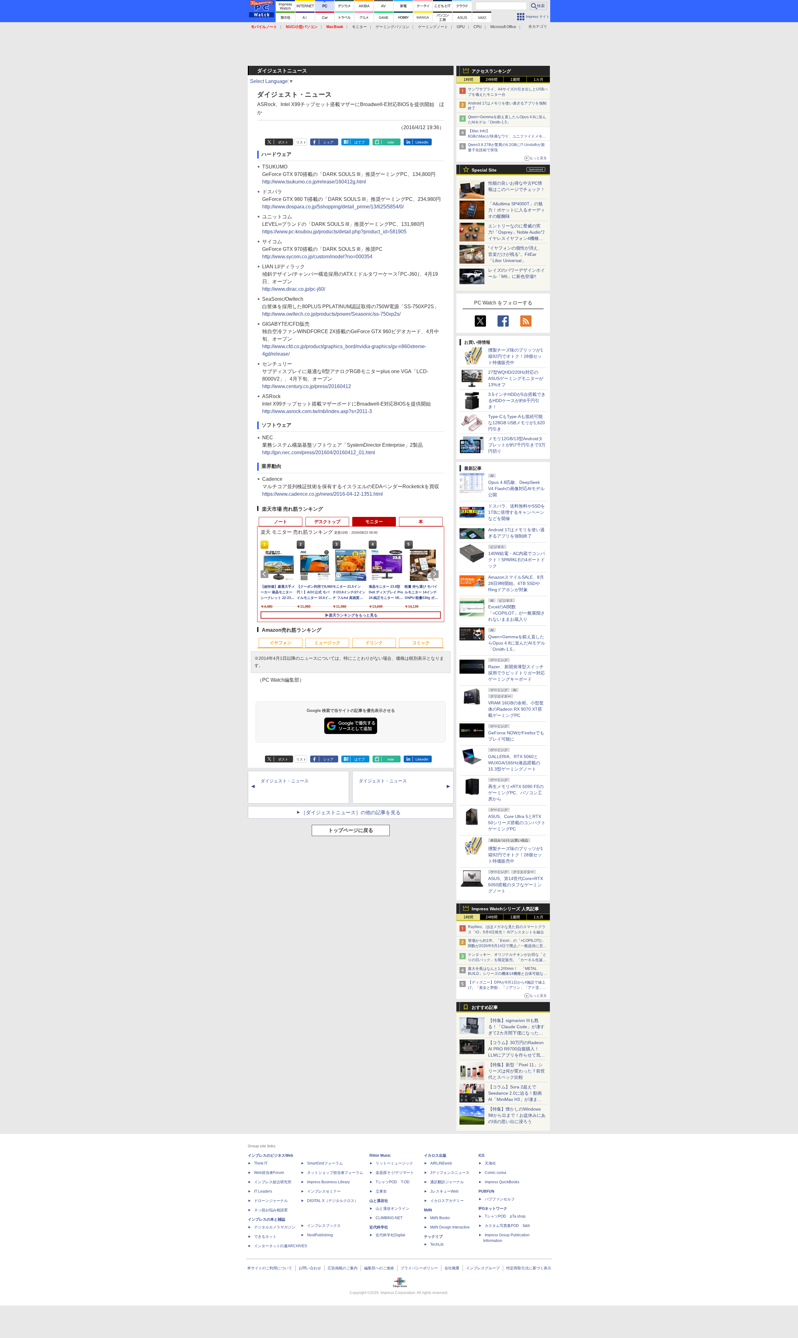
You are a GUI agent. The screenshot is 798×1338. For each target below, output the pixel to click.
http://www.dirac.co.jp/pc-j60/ (293, 289)
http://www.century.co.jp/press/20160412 (306, 386)
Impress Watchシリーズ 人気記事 (505, 908)
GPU (461, 27)
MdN (428, 1210)
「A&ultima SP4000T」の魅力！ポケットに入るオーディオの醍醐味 (516, 210)
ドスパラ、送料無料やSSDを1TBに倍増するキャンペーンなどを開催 (516, 512)
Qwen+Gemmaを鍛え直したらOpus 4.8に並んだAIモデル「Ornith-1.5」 (516, 643)
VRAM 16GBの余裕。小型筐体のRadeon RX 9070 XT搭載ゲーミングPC (516, 709)
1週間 (515, 79)
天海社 (490, 1163)
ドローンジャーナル (271, 1201)
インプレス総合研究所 (272, 1182)
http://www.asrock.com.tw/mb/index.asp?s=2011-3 (317, 411)
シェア (328, 142)
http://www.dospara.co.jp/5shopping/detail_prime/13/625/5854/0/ (333, 206)
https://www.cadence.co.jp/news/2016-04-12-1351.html (322, 494)
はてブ (359, 142)
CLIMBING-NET (389, 1218)
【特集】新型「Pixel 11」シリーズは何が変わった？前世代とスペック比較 (516, 1071)
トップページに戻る (350, 830)
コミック (421, 642)
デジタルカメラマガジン (274, 1227)
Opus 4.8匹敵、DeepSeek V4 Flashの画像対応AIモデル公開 (516, 488)
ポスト (283, 142)
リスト (301, 142)
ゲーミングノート (433, 27)
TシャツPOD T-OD (393, 1182)
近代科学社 (378, 1227)
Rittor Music (380, 1155)
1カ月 (538, 79)
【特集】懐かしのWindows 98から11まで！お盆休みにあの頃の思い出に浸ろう (517, 1115)
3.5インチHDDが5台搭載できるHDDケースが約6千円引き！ (517, 400)
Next (436, 574)
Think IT (260, 1163)
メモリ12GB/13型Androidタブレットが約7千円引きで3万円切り (517, 445)
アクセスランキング (491, 71)
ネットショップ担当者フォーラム (335, 1172)
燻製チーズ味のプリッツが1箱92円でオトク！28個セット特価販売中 (515, 356)
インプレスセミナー (324, 1191)
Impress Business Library (328, 1182)
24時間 (492, 79)
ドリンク (374, 642)
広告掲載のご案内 (343, 1268)
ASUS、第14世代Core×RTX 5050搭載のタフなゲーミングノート (515, 884)
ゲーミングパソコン (392, 27)
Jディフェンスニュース (449, 1172)
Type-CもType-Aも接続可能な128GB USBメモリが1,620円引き (516, 422)
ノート (280, 521)
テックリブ (433, 1236)
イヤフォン (280, 642)
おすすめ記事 (485, 1007)
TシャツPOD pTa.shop (505, 1216)
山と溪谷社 (378, 1201)
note (390, 142)
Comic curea (495, 1172)
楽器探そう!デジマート (395, 1172)
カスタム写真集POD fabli (507, 1226)
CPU (478, 27)
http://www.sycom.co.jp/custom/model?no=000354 (317, 256)
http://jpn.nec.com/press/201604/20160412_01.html (318, 452)
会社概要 (452, 1268)
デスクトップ (327, 521)
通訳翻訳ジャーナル (447, 1182)
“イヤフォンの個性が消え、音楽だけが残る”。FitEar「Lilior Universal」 (515, 254)
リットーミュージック (394, 1163)
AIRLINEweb (441, 1163)
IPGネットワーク (492, 1208)
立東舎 (381, 1191)
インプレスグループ (483, 1268)
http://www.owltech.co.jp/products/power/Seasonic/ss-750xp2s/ (331, 314)
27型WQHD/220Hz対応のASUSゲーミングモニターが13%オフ (515, 378)
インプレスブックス (324, 1226)
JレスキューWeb (444, 1191)
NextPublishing (320, 1235)
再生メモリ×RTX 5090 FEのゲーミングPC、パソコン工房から (516, 792)
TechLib (437, 1244)
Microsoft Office (503, 27)
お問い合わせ (310, 1268)
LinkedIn (422, 142)
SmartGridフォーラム (325, 1163)
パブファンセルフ (500, 1199)
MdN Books (440, 1218)
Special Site (484, 170)
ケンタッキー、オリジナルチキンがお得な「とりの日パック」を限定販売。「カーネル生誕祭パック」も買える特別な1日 (507, 959)
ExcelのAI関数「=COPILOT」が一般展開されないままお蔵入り (516, 613)
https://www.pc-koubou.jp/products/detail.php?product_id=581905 (334, 231)
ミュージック (327, 642)
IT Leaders (263, 1191)
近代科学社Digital (390, 1235)
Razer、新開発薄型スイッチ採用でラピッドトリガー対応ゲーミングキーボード (516, 673)
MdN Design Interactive (450, 1227)
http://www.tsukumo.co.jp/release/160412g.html (314, 181)
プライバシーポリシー (419, 1268)
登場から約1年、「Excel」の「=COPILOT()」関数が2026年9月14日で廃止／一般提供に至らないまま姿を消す (507, 945)
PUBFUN (486, 1191)
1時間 (468, 79)
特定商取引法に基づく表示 (528, 1268)
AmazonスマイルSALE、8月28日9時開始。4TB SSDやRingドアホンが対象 (516, 583)
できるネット (265, 1236)
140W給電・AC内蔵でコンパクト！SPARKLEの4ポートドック (516, 559)
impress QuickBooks (502, 1182)
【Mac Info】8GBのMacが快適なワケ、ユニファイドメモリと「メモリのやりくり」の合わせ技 (507, 136)
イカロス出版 (435, 1155)
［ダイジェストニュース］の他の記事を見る (351, 812)
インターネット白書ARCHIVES (280, 1246)
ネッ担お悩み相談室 (271, 1210)
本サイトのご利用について (269, 1268)
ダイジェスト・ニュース (285, 780)
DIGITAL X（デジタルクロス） (332, 1201)
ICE (481, 1155)
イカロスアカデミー (447, 1201)
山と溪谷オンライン (392, 1208)
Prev (266, 574)
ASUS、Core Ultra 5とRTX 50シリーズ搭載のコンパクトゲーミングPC (517, 822)
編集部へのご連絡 (379, 1268)
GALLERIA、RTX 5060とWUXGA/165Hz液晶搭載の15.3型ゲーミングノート (514, 762)
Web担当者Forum (269, 1172)
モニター (359, 27)
